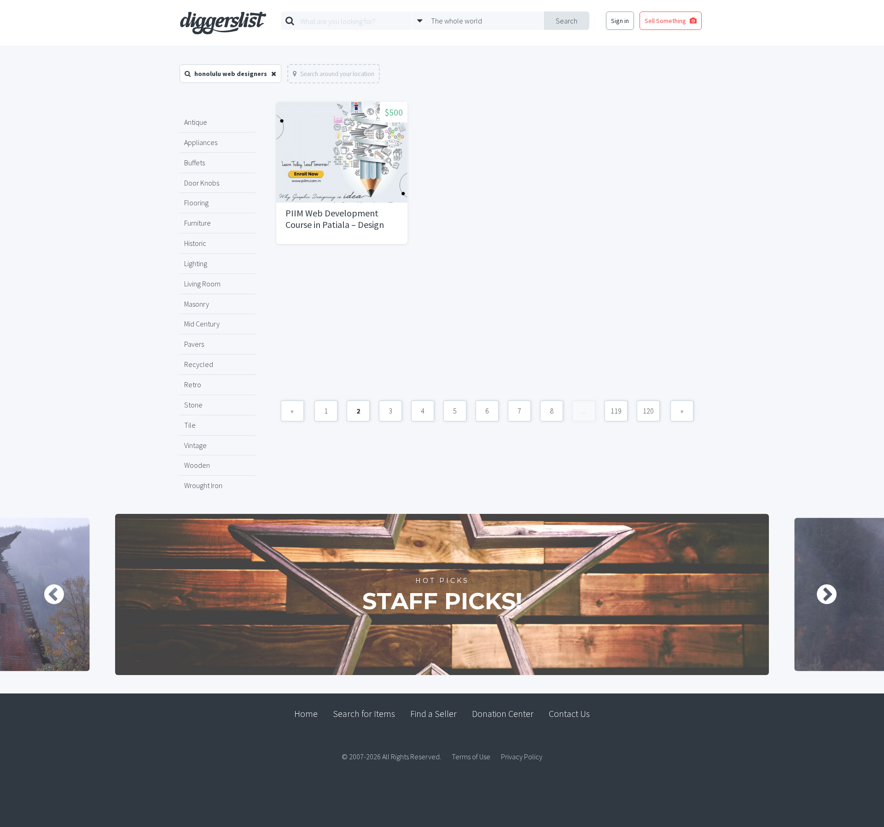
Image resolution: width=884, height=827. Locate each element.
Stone (193, 404)
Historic (195, 243)
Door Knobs (201, 182)
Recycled (198, 364)
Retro (192, 384)
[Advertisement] (486, 326)
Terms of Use (471, 756)
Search (566, 20)
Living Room (202, 283)
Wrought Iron (203, 485)
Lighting (195, 263)
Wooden (197, 465)
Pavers (194, 344)
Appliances (200, 142)
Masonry (196, 304)
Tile (190, 425)
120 (648, 410)
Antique (195, 122)
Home (306, 713)
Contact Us (569, 713)
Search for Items (364, 713)
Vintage (195, 445)
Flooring (196, 202)
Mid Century (202, 323)
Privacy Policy (521, 756)
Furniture (197, 222)
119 (616, 410)
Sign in (620, 21)
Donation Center (503, 713)
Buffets (194, 162)
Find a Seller (433, 713)
